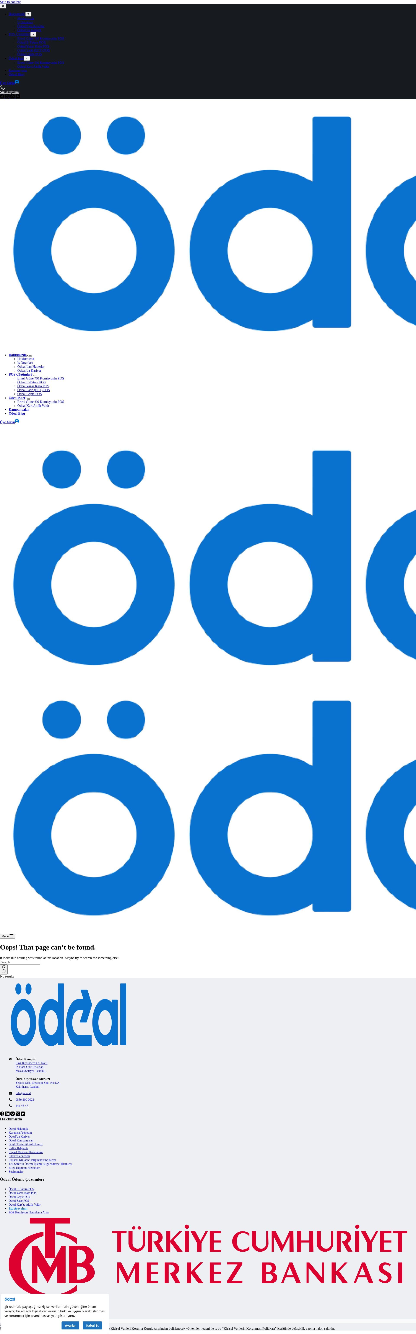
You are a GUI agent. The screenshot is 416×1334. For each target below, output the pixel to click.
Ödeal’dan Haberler (30, 366)
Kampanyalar (19, 409)
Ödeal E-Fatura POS (31, 382)
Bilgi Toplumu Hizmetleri (25, 1167)
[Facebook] (2, 1115)
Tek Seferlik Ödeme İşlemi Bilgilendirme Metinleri (40, 1164)
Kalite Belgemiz (18, 1148)
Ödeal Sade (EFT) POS (33, 390)
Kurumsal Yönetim (20, 1132)
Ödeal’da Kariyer (29, 370)
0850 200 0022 (25, 1099)
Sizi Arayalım (9, 431)
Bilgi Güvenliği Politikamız (26, 1144)
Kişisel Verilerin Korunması (26, 1152)
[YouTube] (23, 1115)
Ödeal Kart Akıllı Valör (33, 405)
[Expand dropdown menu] (30, 356)
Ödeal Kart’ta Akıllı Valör (25, 1204)
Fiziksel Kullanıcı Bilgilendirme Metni (32, 1160)
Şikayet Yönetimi (19, 1156)
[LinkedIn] (7, 1115)
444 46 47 (22, 1105)
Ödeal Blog (17, 413)
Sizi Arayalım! (18, 1208)
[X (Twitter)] (18, 1115)
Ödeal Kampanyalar (21, 1140)
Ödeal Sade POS (19, 1200)
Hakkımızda (18, 355)
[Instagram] (13, 1115)
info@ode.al (23, 1093)
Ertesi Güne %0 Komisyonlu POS (40, 378)
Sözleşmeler (16, 1171)
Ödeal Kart (17, 398)
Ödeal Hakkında (18, 1128)
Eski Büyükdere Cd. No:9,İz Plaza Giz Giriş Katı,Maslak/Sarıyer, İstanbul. (32, 1066)
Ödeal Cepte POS (29, 394)
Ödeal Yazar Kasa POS (33, 386)
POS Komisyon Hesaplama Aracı (29, 1212)
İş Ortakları (25, 363)
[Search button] (4, 969)
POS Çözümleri (20, 374)
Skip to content (10, 2)
